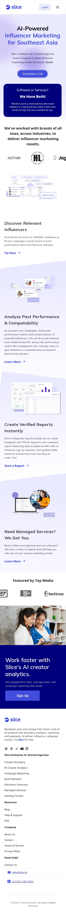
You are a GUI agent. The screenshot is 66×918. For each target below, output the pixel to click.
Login (45, 7)
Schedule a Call (33, 74)
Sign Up (23, 695)
